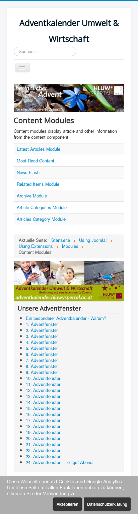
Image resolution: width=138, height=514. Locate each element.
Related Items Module (38, 184)
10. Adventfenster (43, 378)
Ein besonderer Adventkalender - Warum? (66, 318)
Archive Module (32, 195)
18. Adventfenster (43, 426)
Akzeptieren (67, 504)
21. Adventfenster (43, 444)
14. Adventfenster (43, 402)
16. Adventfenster (43, 414)
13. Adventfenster (43, 396)
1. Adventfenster (42, 324)
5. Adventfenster (42, 348)
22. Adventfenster (43, 450)
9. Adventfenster (42, 372)
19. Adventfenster (43, 432)
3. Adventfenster (42, 336)
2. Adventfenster (42, 330)
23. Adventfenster (43, 456)
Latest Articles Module (38, 149)
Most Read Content (35, 160)
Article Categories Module (42, 207)
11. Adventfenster (43, 384)
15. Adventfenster (43, 408)
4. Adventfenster (42, 342)
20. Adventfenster (43, 438)
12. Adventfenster (43, 390)
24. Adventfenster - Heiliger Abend (59, 462)
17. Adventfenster (43, 420)
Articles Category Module (41, 219)
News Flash (28, 172)
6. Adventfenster (42, 354)
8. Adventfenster (42, 366)
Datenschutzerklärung (107, 504)
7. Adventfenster (42, 360)
